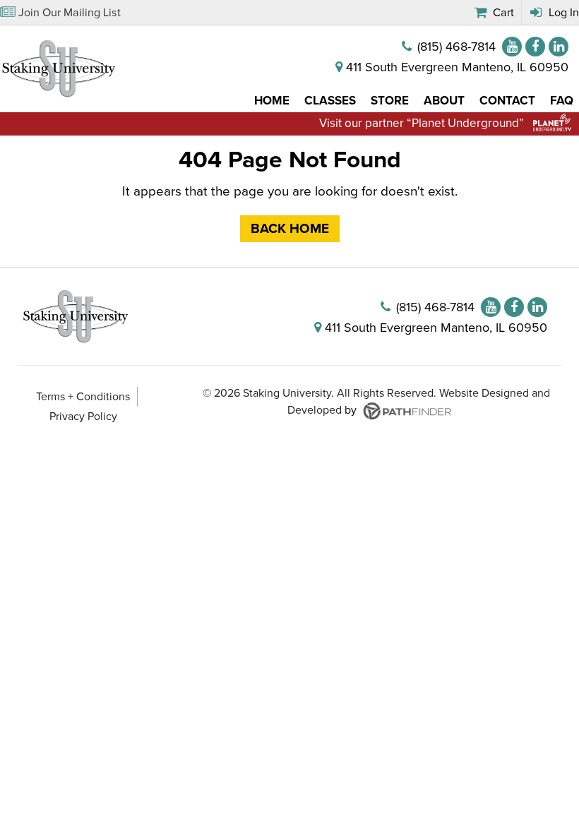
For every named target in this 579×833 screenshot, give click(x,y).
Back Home (290, 228)
